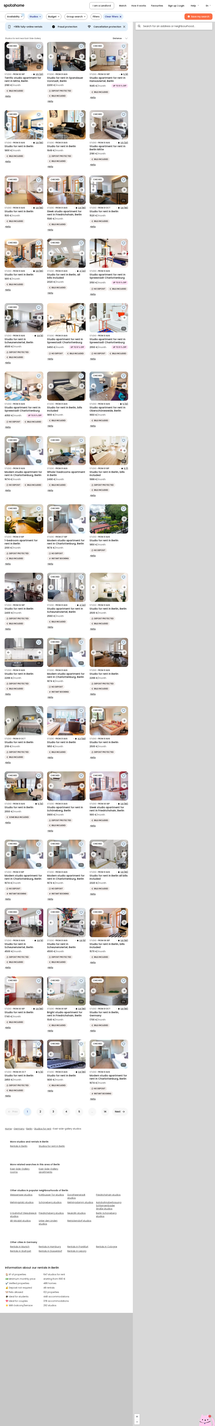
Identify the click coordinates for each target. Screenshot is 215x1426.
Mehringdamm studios (80, 1202)
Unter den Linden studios (48, 1222)
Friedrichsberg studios (51, 1213)
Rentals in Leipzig (76, 1251)
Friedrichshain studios (108, 1194)
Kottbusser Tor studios (51, 1194)
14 (105, 1111)
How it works (138, 5)
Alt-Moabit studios (20, 1220)
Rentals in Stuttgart (20, 1251)
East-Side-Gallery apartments (48, 1170)
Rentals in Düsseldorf (50, 1251)
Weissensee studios (21, 1194)
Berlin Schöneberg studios (106, 1215)
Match (122, 5)
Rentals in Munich (19, 1246)
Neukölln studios (76, 1213)
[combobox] (173, 26)
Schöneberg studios (50, 1202)
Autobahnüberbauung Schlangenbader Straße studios (108, 1205)
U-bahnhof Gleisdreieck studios (23, 1215)
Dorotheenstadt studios (76, 1196)
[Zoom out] (137, 1421)
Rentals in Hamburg (50, 1246)
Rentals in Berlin (18, 1146)
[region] (174, 723)
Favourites (157, 5)
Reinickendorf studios (79, 1220)
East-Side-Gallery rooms (20, 1170)
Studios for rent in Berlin (52, 1146)
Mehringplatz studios (22, 1202)
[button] (195, 6)
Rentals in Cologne (106, 1246)
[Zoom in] (137, 1416)
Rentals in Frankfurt (77, 1246)
